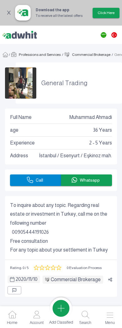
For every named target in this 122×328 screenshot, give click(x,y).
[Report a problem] (14, 290)
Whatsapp (90, 180)
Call (39, 180)
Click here (106, 13)
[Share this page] (110, 280)
